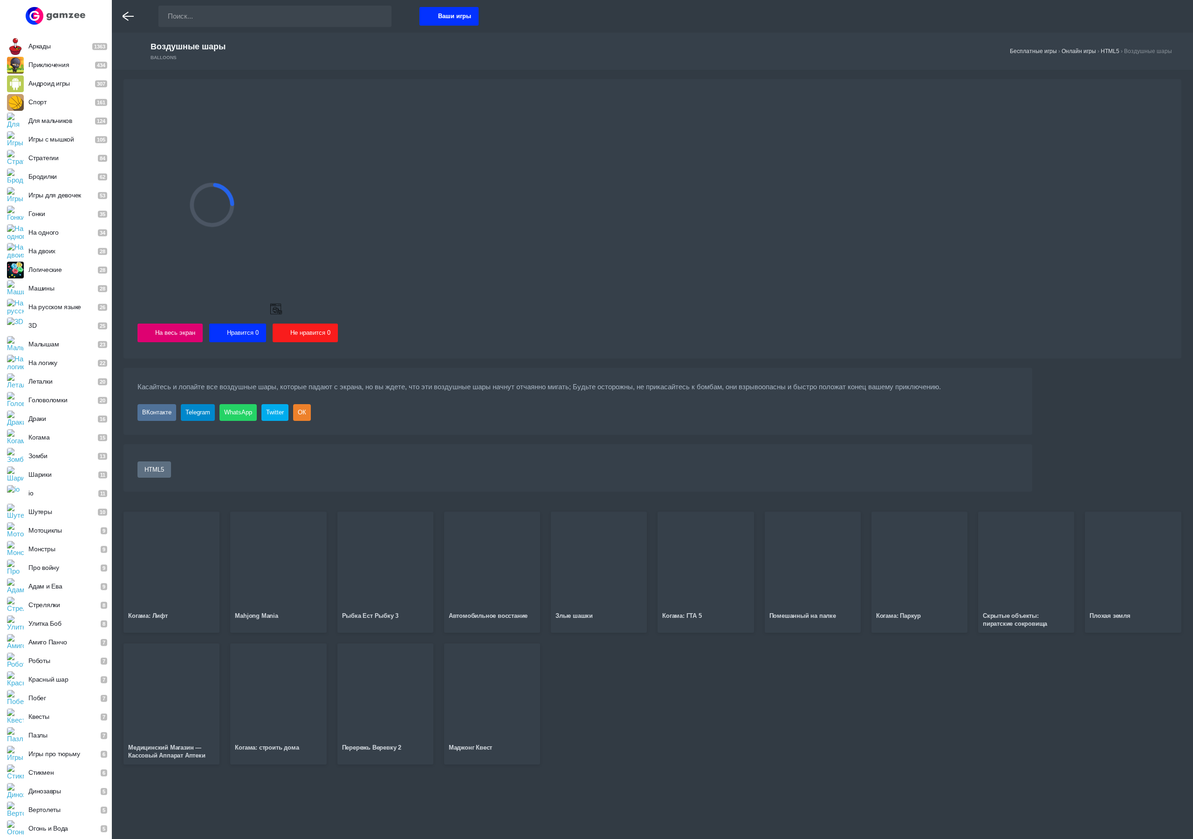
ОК (302, 412)
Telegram (197, 412)
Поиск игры (375, 16)
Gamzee (56, 16)
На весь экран (175, 332)
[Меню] (128, 16)
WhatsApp (238, 412)
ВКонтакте (156, 412)
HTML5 (154, 469)
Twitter (275, 412)
